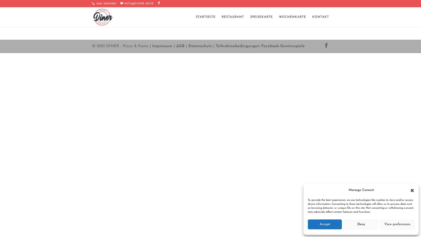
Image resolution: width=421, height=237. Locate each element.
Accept (325, 224)
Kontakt (320, 17)
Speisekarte (261, 17)
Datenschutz (200, 46)
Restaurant (233, 17)
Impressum (162, 46)
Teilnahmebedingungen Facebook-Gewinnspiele (260, 46)
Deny (361, 224)
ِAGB (180, 46)
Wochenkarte (292, 17)
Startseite (206, 17)
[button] (412, 190)
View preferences (397, 224)
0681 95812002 (105, 3)
